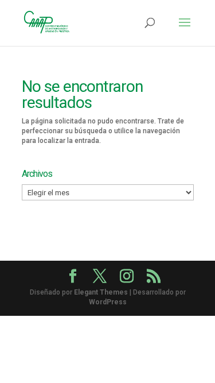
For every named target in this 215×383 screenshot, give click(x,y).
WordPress (108, 302)
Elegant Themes (101, 292)
